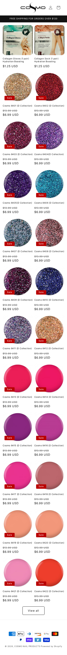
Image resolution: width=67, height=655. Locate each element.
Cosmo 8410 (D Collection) (49, 300)
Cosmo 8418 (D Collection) (49, 494)
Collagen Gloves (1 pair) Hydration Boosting (16, 60)
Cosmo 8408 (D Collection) (49, 251)
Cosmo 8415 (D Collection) (17, 445)
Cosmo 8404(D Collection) (49, 154)
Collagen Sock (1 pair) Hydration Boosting (46, 60)
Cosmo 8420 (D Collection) (49, 542)
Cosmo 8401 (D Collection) (17, 105)
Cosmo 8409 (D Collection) (18, 300)
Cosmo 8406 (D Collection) (49, 202)
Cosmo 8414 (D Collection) (49, 397)
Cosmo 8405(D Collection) (17, 202)
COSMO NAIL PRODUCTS (27, 646)
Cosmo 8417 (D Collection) (17, 494)
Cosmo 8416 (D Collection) (49, 445)
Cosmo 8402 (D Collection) (49, 105)
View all (33, 610)
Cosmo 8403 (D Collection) (18, 154)
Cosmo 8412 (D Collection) (49, 348)
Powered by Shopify (51, 646)
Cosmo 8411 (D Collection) (17, 348)
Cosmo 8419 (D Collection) (17, 542)
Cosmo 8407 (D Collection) (18, 251)
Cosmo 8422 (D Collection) (49, 591)
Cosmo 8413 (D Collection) (17, 397)
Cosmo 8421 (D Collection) (17, 591)
